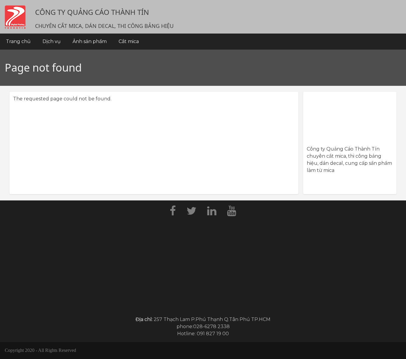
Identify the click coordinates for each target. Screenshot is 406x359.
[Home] (15, 17)
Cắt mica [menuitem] (129, 41)
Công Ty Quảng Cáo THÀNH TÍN (92, 12)
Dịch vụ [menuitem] (52, 41)
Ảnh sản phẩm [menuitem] (90, 41)
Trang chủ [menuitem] (18, 41)
